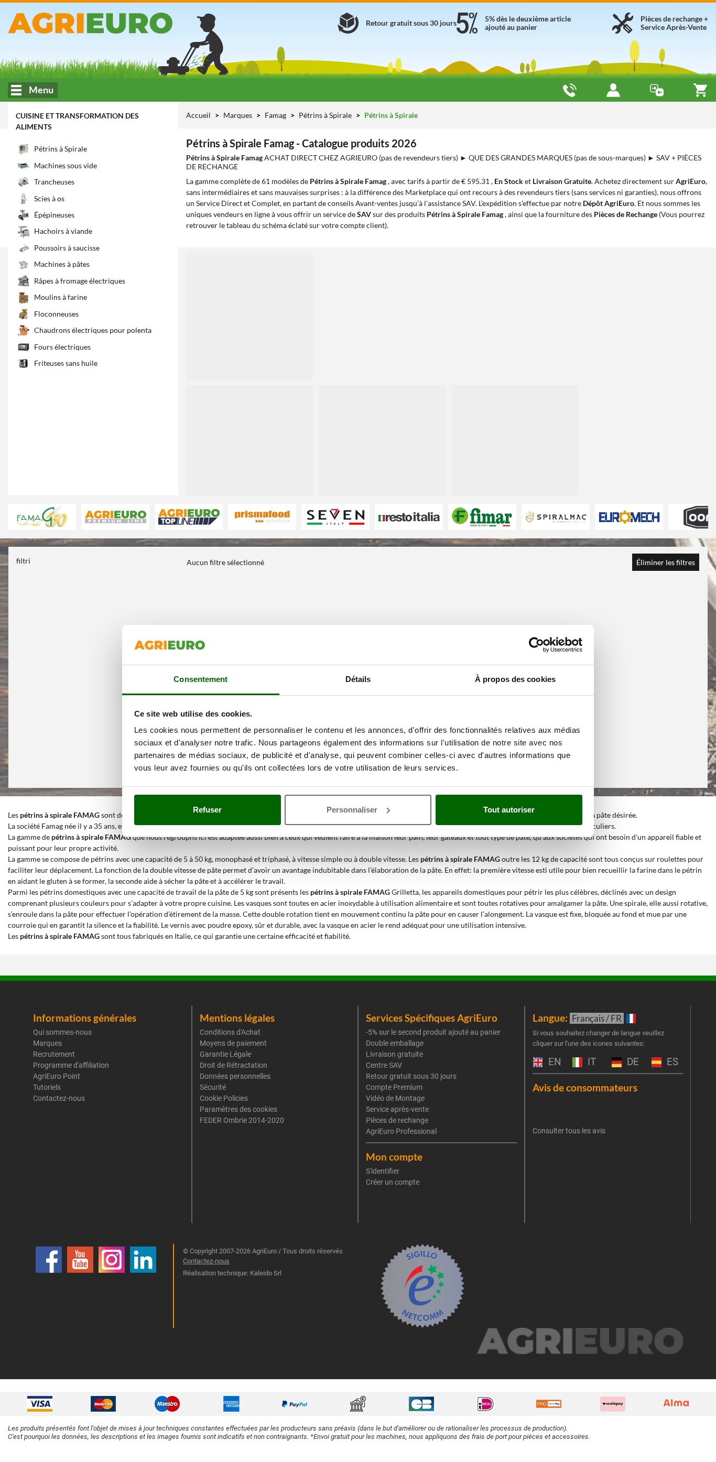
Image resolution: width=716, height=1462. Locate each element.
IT (590, 1062)
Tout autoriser (509, 809)
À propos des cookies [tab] (515, 679)
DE (631, 1062)
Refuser (207, 809)
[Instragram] (111, 1286)
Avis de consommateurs (585, 1087)
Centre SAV (384, 1065)
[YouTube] (80, 1286)
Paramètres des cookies (238, 1109)
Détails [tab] (358, 679)
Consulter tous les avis (569, 1131)
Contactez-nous (59, 1098)
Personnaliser (352, 809)
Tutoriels (47, 1087)
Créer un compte (392, 1182)
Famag (276, 115)
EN (553, 1062)
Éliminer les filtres (665, 562)
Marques (238, 115)
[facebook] (48, 1286)
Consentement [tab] (200, 679)
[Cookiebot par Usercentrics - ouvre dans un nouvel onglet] (536, 645)
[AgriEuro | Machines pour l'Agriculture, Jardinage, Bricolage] (119, 23)
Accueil (198, 115)
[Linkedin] (143, 1286)
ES (671, 1062)
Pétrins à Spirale (326, 115)
